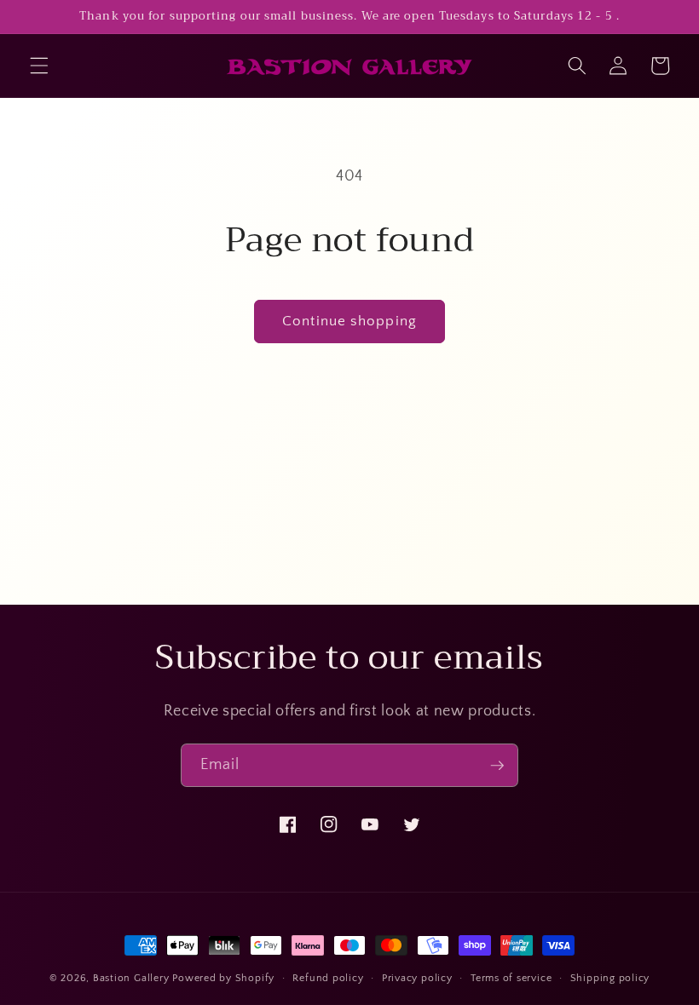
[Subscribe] (497, 766)
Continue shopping (349, 321)
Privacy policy (417, 978)
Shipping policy (610, 978)
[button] (39, 65)
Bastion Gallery (131, 978)
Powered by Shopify (223, 978)
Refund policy (327, 978)
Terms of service (511, 978)
